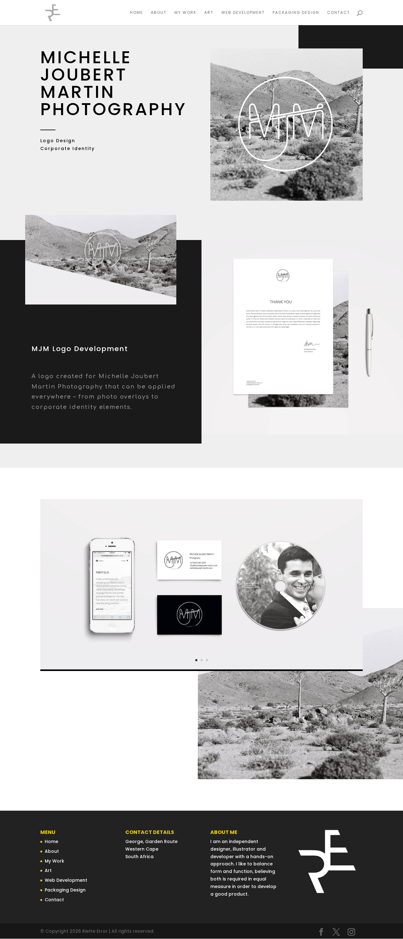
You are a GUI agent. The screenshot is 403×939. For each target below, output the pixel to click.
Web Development (243, 12)
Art (208, 12)
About (159, 12)
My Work (185, 12)
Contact (338, 12)
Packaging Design (296, 12)
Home (136, 12)
